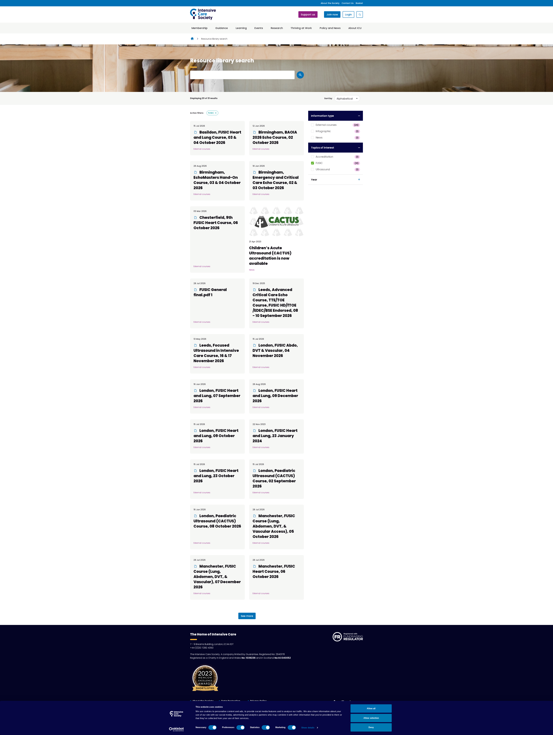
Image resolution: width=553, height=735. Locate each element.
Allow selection (371, 718)
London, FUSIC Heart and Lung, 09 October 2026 (216, 436)
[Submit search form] (300, 75)
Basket (359, 3)
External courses (337, 125)
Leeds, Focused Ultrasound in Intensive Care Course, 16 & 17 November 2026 (216, 353)
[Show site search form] (359, 14)
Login (348, 14)
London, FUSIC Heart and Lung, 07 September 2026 (217, 396)
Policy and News (330, 28)
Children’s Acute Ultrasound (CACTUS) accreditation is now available (270, 255)
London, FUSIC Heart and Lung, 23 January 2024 (275, 436)
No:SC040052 (282, 658)
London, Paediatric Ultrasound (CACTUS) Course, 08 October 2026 (217, 521)
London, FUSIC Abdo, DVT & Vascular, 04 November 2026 (275, 350)
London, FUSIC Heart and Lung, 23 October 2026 (216, 476)
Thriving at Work (301, 28)
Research (277, 28)
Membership (200, 28)
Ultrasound (337, 169)
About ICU (354, 28)
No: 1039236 (248, 658)
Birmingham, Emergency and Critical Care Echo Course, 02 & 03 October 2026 (276, 180)
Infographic (337, 131)
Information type (322, 116)
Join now (332, 14)
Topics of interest (322, 147)
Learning (241, 28)
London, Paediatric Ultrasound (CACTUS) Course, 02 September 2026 (274, 478)
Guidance (221, 28)
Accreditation (337, 156)
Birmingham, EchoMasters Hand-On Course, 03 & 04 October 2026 (217, 180)
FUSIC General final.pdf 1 (210, 292)
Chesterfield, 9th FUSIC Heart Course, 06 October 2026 (216, 222)
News (337, 137)
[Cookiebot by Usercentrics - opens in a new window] (176, 729)
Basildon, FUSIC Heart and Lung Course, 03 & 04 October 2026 (217, 137)
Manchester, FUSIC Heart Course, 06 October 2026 (274, 571)
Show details (307, 727)
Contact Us (348, 3)
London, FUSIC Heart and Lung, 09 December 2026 (275, 396)
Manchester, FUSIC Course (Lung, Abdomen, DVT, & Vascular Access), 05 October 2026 (274, 526)
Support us (308, 14)
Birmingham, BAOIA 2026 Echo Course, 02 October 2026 (275, 137)
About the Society (330, 3)
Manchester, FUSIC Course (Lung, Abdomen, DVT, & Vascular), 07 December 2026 (217, 577)
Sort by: (328, 98)
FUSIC (337, 163)
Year (314, 179)
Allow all (371, 708)
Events (258, 28)
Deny (371, 727)
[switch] (240, 727)
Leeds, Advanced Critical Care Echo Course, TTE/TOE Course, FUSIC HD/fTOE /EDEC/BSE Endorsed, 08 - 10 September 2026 (275, 302)
